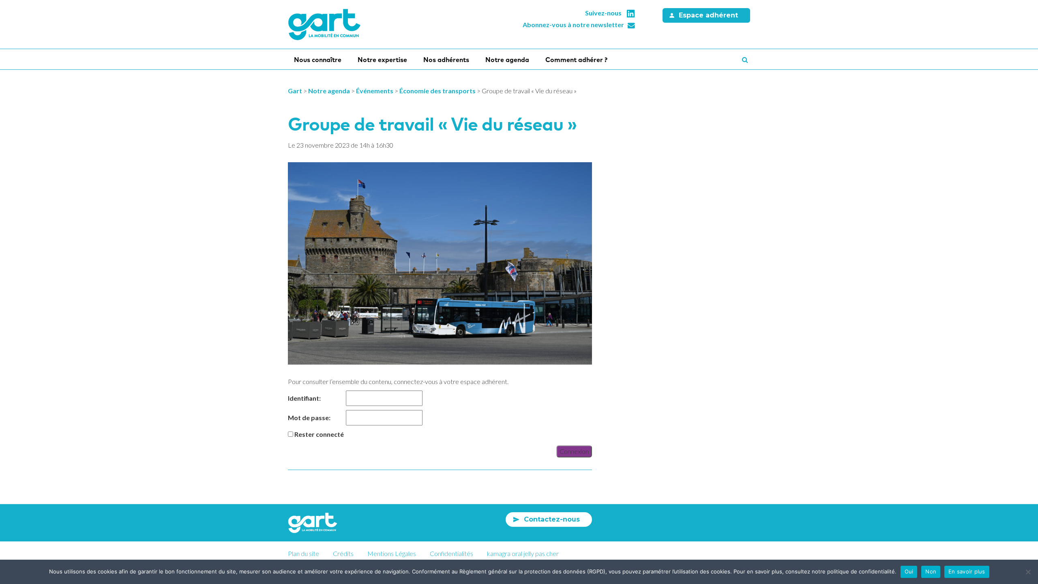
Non (930, 571)
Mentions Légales (391, 553)
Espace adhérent (708, 15)
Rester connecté (319, 434)
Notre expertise (382, 60)
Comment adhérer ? (576, 60)
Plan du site (303, 553)
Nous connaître (317, 60)
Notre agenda (507, 60)
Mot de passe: (309, 417)
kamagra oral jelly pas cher (523, 553)
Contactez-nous (552, 519)
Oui (909, 571)
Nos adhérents (446, 60)
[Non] (1028, 572)
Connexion (574, 451)
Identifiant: (304, 398)
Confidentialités (451, 553)
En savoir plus (966, 571)
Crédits (343, 553)
